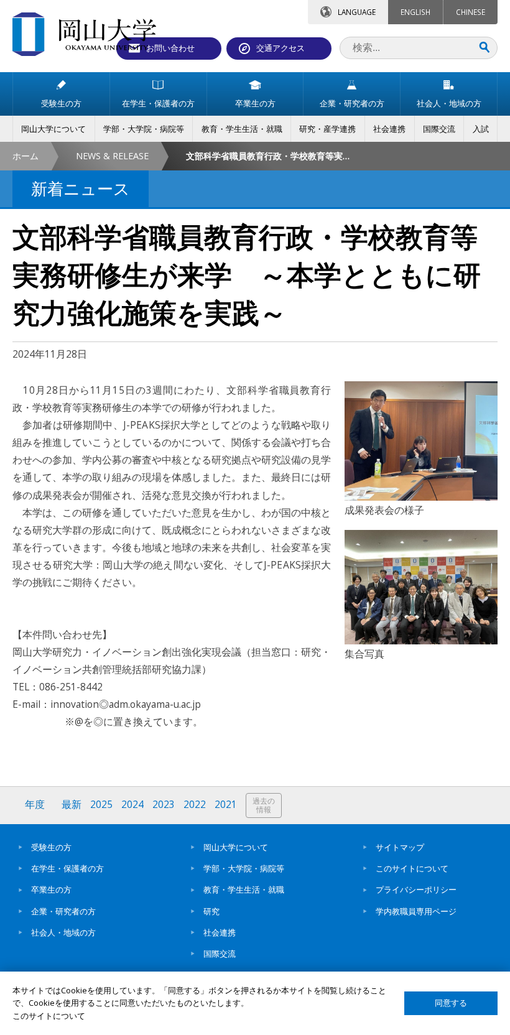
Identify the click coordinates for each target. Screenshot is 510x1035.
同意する (451, 1003)
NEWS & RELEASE (112, 156)
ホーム (25, 156)
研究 (211, 911)
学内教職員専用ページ (416, 911)
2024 (132, 804)
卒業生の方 (51, 889)
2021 (226, 804)
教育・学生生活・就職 (243, 889)
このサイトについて (412, 868)
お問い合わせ (170, 47)
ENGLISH (415, 12)
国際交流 (219, 953)
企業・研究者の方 (63, 911)
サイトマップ (400, 847)
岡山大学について (235, 847)
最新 (71, 804)
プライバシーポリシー (416, 889)
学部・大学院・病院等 (243, 868)
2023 (163, 804)
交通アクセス (280, 47)
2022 (194, 804)
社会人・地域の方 (63, 932)
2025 (101, 804)
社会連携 (219, 932)
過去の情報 (264, 805)
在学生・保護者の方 (67, 868)
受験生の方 (51, 847)
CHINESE (470, 12)
